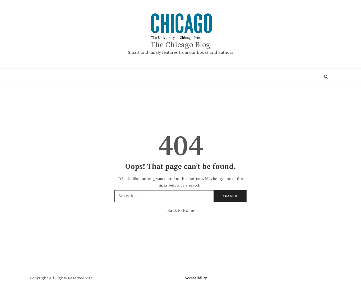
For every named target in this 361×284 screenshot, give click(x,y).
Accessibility (195, 278)
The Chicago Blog (180, 45)
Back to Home (180, 210)
